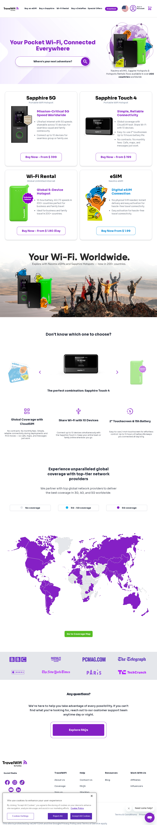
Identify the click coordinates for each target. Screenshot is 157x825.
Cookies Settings (20, 816)
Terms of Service (91, 823)
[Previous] (40, 372)
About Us (59, 780)
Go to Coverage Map (78, 634)
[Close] (91, 796)
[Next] (117, 372)
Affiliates (135, 780)
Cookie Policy (77, 808)
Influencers (136, 786)
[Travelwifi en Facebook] (7, 782)
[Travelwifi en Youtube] (11, 789)
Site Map (84, 792)
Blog (107, 780)
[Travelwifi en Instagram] (14, 782)
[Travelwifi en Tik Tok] (22, 782)
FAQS (83, 786)
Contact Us (86, 780)
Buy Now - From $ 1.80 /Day (41, 231)
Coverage (59, 786)
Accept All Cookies (81, 816)
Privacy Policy (69, 823)
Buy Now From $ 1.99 (115, 231)
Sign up (58, 792)
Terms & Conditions (126, 814)
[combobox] (52, 61)
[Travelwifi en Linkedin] (18, 789)
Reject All (57, 816)
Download (111, 9)
